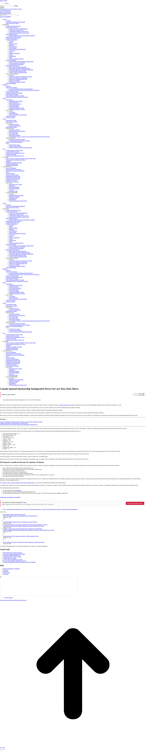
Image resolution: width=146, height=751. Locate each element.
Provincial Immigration (11, 39)
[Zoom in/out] (5, 749)
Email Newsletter (10, 173)
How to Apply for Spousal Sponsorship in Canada (33, 509)
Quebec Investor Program (12, 91)
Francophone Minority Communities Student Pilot (21, 69)
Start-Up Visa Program (11, 87)
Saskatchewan (12, 56)
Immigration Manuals (14, 187)
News (7, 172)
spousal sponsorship (64, 405)
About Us (8, 20)
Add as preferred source (136, 503)
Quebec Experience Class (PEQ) (17, 63)
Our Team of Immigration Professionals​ (15, 22)
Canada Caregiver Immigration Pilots (18, 72)
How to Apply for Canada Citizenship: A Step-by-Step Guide (21, 158)
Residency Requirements (12, 165)
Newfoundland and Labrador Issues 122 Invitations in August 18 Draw (20, 522)
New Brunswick (13, 46)
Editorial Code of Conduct (12, 23)
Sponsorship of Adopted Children (17, 82)
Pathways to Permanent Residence (14, 142)
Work (4, 98)
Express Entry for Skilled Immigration (18, 28)
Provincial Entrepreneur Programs (14, 93)
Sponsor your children (14, 80)
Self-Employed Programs (12, 94)
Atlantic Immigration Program (16, 58)
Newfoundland (12, 48)
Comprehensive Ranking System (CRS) (18, 31)
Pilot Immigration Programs (12, 65)
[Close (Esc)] (0, 749)
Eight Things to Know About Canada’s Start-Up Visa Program (24, 90)
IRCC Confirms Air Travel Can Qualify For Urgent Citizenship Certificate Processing (23, 542)
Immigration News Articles (15, 184)
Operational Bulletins (14, 188)
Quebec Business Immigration (16, 64)
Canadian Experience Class (12, 38)
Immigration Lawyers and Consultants (15, 170)
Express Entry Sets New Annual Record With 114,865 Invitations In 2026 (20, 536)
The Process (12, 112)
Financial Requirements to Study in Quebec (19, 140)
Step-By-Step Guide (14, 124)
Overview (11, 41)
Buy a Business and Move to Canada (15, 95)
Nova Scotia (12, 50)
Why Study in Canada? (11, 121)
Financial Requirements (14, 125)
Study (4, 119)
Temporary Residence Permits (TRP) (18, 201)
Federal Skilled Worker (11, 34)
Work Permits (9, 99)
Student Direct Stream (11, 127)
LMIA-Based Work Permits (15, 101)
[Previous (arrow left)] (0, 750)
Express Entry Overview (12, 27)
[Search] (18, 15)
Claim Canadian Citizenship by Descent (15, 160)
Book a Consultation (11, 168)
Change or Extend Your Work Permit (18, 114)
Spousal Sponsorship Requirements (69, 509)
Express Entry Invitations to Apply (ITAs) (19, 33)
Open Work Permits (14, 105)
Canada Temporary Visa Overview (14, 150)
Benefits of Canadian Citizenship (14, 162)
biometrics (18, 490)
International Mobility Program (16, 108)
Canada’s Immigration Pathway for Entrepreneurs (21, 89)
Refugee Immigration (11, 83)
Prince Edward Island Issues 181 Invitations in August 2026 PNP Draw (20, 515)
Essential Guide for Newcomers (13, 169)
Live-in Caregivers (10, 117)
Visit (4, 149)
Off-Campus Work (13, 134)
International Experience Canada (17, 109)
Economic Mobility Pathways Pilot (17, 71)
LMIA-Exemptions (13, 102)
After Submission (13, 113)
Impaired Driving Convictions (16, 195)
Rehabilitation (12, 199)
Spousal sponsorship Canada (53, 509)
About (4, 19)
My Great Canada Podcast (12, 175)
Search (1, 15)
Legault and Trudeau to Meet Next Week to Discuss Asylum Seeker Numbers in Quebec (21, 421)
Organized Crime (13, 198)
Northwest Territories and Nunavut (17, 49)
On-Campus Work (13, 132)
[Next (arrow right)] (2, 750)
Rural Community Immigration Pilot (17, 67)
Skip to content (3, 0)
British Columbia (13, 43)
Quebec (11, 54)
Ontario (11, 52)
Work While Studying (14, 129)
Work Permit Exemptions (15, 104)
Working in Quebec (11, 116)
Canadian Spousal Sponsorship (13, 509)
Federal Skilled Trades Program (13, 37)
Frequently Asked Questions (13, 179)
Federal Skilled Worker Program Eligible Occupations (22, 35)
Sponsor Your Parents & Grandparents (18, 78)
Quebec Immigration (11, 60)
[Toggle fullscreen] (3, 749)
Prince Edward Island (14, 53)
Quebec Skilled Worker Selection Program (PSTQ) (21, 61)
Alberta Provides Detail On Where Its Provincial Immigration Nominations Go (19, 424)
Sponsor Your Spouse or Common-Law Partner (20, 76)
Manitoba (11, 45)
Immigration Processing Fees (13, 176)
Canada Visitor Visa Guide (12, 151)
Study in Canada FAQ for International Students (20, 147)
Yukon (10, 57)
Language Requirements (12, 164)
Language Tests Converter (15, 146)
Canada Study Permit (11, 120)
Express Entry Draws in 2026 (16, 30)
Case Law (11, 190)
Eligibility (8, 161)
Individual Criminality (14, 196)
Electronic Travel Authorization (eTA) (15, 153)
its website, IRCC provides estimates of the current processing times (18, 482)
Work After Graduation (14, 135)
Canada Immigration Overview (13, 26)
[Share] (2, 749)
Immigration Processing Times (13, 177)
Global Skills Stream (14, 106)
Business (5, 84)
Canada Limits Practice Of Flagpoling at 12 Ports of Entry (14, 423)
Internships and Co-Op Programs (17, 131)
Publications (12, 185)
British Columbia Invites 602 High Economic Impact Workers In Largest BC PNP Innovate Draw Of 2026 (28, 530)
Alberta (11, 42)
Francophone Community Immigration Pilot (19, 68)
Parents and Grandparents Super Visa (18, 79)
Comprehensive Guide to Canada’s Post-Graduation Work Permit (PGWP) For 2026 (29, 136)
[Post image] (14, 514)
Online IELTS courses (14, 145)
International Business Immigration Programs (17, 97)
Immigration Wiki (13, 191)
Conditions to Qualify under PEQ (17, 139)
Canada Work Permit (11, 154)
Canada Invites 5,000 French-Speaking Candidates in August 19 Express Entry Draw (23, 526)
